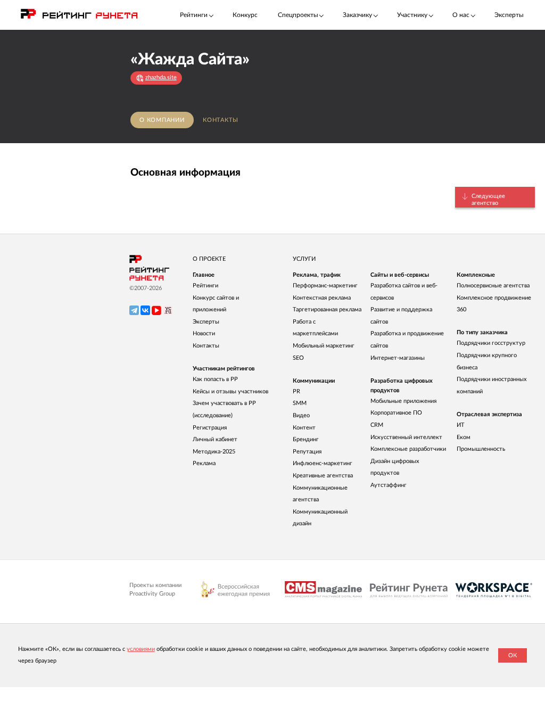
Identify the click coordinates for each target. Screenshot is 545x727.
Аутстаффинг (388, 485)
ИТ (461, 425)
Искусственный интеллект (406, 437)
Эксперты (509, 15)
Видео (301, 415)
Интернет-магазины (397, 358)
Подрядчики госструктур (491, 343)
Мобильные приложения (403, 401)
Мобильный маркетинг (323, 346)
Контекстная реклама (322, 298)
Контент (304, 428)
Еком (463, 437)
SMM (300, 403)
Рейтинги (205, 285)
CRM (376, 425)
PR (296, 391)
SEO (298, 358)
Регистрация (210, 428)
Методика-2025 (214, 452)
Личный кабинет (215, 439)
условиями (141, 649)
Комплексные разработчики (408, 449)
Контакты (220, 120)
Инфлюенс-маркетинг (322, 463)
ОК (512, 655)
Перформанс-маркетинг (325, 285)
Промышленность (481, 449)
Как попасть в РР (215, 379)
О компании (162, 120)
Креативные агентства (323, 475)
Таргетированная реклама (327, 309)
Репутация (307, 452)
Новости (204, 333)
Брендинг (306, 439)
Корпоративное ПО (396, 413)
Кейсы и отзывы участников (230, 391)
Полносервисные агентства (493, 285)
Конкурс (245, 15)
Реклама (204, 463)
